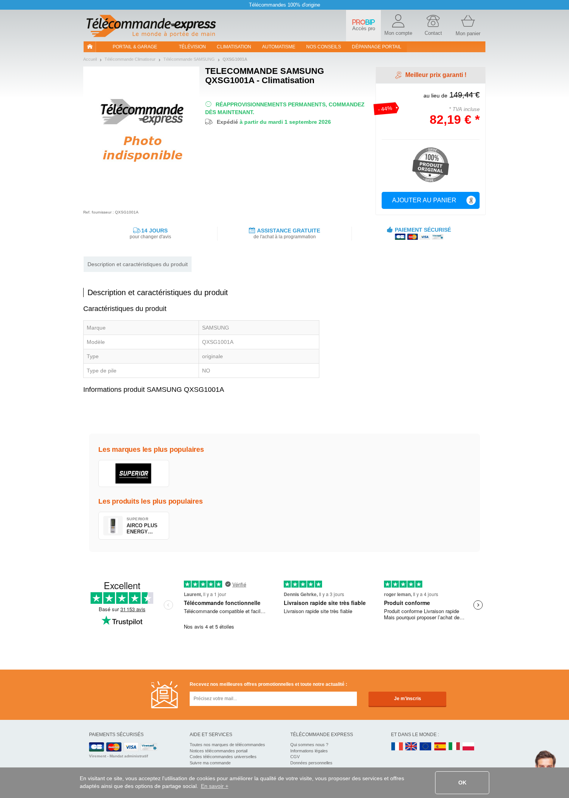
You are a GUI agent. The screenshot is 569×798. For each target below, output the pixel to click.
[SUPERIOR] (133, 473)
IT (454, 747)
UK (411, 747)
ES (440, 747)
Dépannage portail (376, 47)
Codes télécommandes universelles (223, 756)
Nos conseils (323, 47)
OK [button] (462, 782)
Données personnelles (311, 762)
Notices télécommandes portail (218, 750)
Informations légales (309, 750)
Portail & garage (135, 47)
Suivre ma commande (210, 762)
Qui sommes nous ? (309, 744)
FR (397, 747)
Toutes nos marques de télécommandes (227, 744)
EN (426, 747)
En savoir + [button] (214, 786)
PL (469, 747)
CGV (295, 756)
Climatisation (234, 47)
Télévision (192, 47)
